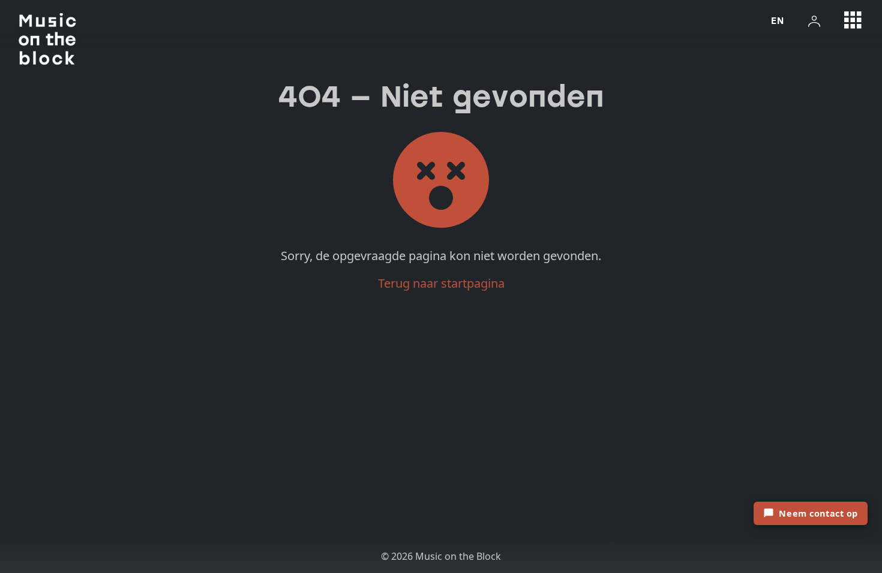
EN (777, 20)
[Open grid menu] (853, 20)
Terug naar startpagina (441, 283)
